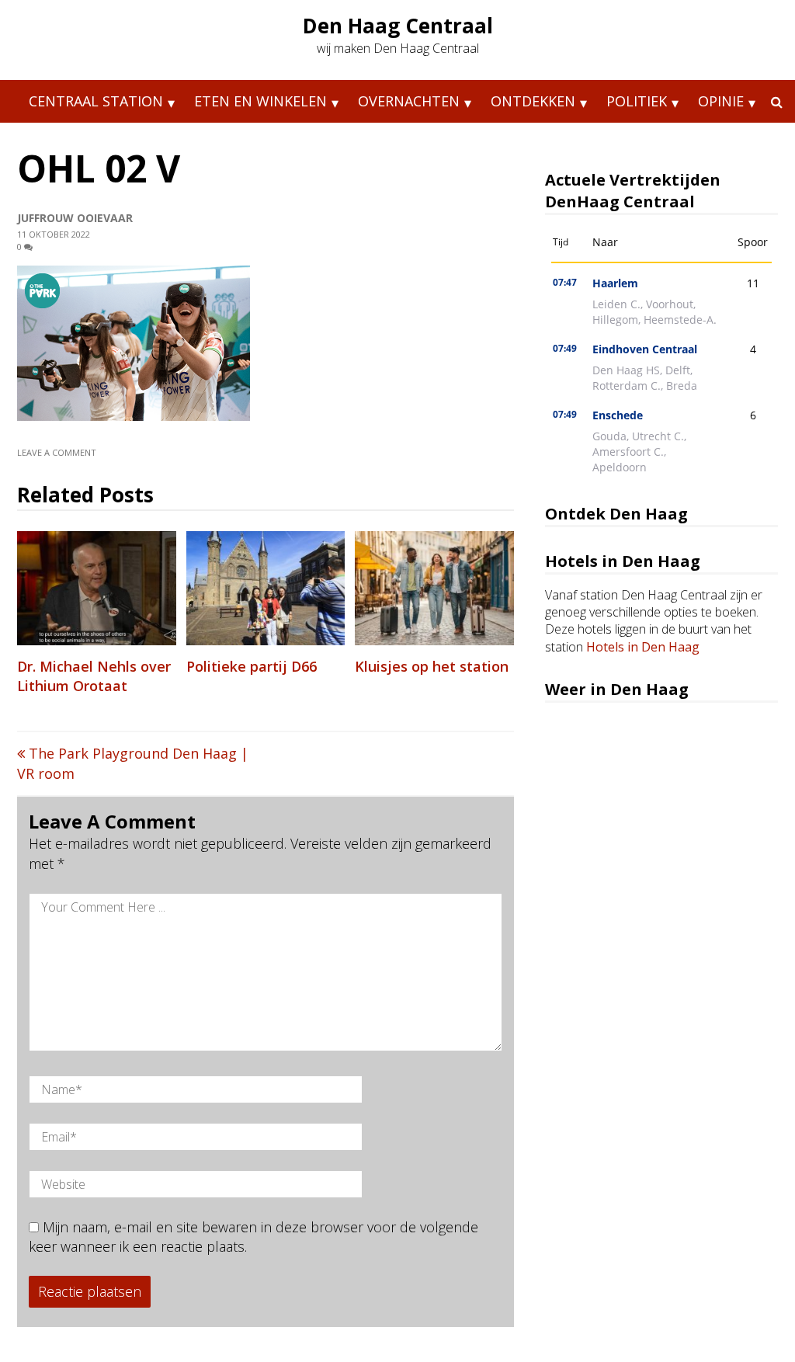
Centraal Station (96, 101)
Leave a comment (58, 452)
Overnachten (409, 101)
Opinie (721, 101)
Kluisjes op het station (432, 666)
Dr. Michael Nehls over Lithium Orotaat (94, 676)
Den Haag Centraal (398, 26)
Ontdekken (533, 101)
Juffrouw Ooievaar (75, 217)
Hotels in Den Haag (643, 646)
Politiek (636, 101)
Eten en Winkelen (260, 101)
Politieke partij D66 (251, 666)
